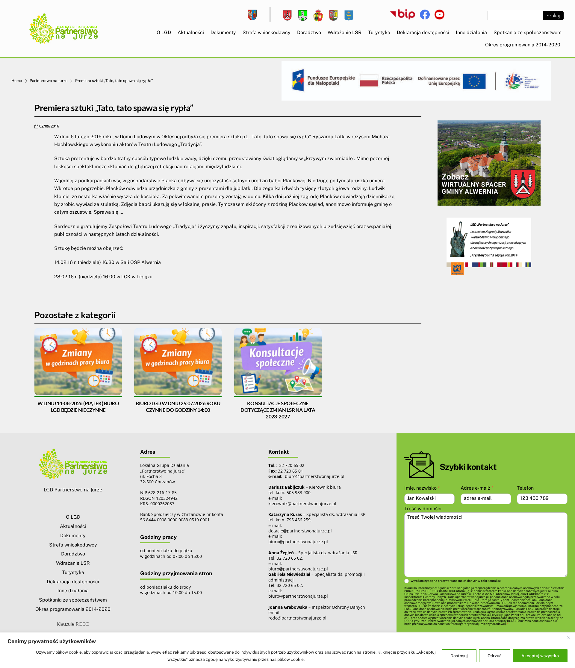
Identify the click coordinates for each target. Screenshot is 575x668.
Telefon (525, 488)
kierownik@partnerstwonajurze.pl (302, 503)
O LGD (164, 32)
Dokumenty (223, 32)
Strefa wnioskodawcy (266, 32)
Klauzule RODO (73, 624)
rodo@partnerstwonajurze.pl (297, 618)
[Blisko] (568, 637)
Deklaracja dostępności (423, 32)
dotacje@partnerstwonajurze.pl (300, 531)
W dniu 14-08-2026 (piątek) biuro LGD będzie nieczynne (78, 406)
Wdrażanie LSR (344, 32)
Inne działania (471, 32)
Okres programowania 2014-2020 (522, 45)
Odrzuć (495, 655)
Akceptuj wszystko (540, 655)
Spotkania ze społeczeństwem (528, 32)
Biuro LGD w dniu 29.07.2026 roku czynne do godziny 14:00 (178, 406)
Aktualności (191, 32)
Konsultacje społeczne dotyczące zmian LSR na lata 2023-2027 (277, 410)
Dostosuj (459, 655)
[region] (287, 650)
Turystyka (379, 32)
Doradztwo (309, 32)
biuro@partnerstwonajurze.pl (298, 541)
